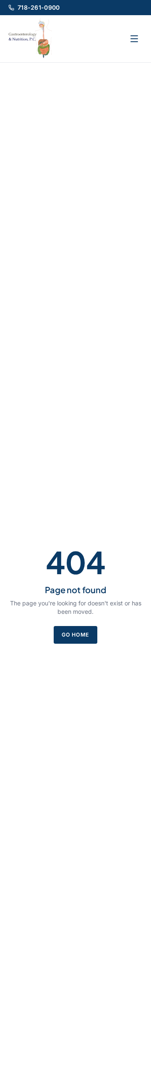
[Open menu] (134, 38)
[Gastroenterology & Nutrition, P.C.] (30, 38)
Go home (75, 635)
